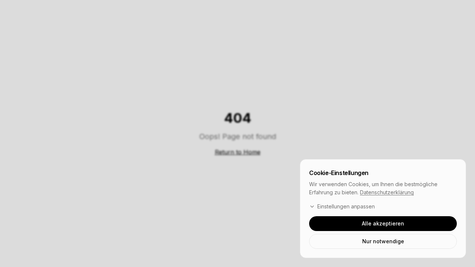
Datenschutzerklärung (387, 192)
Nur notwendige (383, 241)
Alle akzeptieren (383, 223)
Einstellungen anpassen (346, 206)
